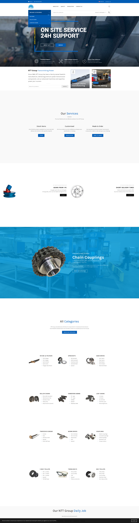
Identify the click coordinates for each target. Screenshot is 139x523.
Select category (100, 12)
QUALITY (63, 6)
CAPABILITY (63, 195)
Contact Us (108, 1)
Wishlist (109, 6)
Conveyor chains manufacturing (79, 85)
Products (74, 80)
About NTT (55, 6)
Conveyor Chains (34, 22)
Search (109, 12)
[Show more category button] (39, 25)
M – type (73, 396)
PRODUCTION (70, 6)
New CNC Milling (100, 86)
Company (96, 82)
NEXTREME (39, 16)
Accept (134, 520)
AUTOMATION (130, 195)
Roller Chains (33, 19)
